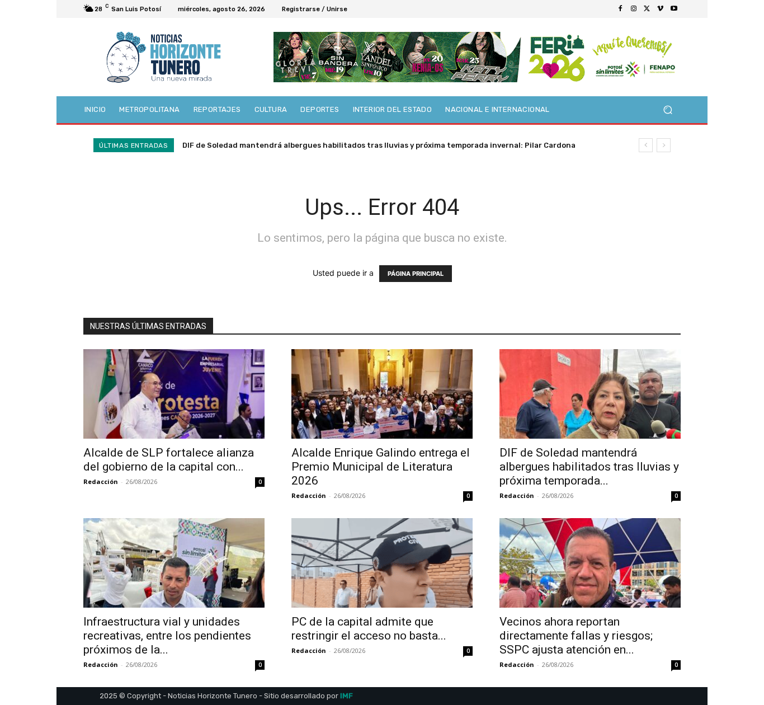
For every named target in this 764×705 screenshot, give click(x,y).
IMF (346, 696)
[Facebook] (620, 9)
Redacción (100, 481)
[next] (664, 145)
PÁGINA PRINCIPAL (416, 274)
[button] (667, 110)
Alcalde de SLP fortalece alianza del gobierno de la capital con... (168, 459)
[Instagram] (633, 9)
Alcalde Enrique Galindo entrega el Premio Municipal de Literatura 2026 (380, 466)
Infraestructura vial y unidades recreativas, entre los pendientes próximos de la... (167, 635)
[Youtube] (674, 9)
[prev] (646, 145)
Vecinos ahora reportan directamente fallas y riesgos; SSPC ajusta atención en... (576, 635)
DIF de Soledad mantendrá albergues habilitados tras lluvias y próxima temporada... (589, 466)
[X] (647, 9)
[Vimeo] (660, 9)
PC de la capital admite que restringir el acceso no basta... (368, 628)
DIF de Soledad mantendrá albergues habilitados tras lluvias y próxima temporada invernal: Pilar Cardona (379, 145)
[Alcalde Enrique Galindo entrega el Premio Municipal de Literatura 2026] (382, 394)
